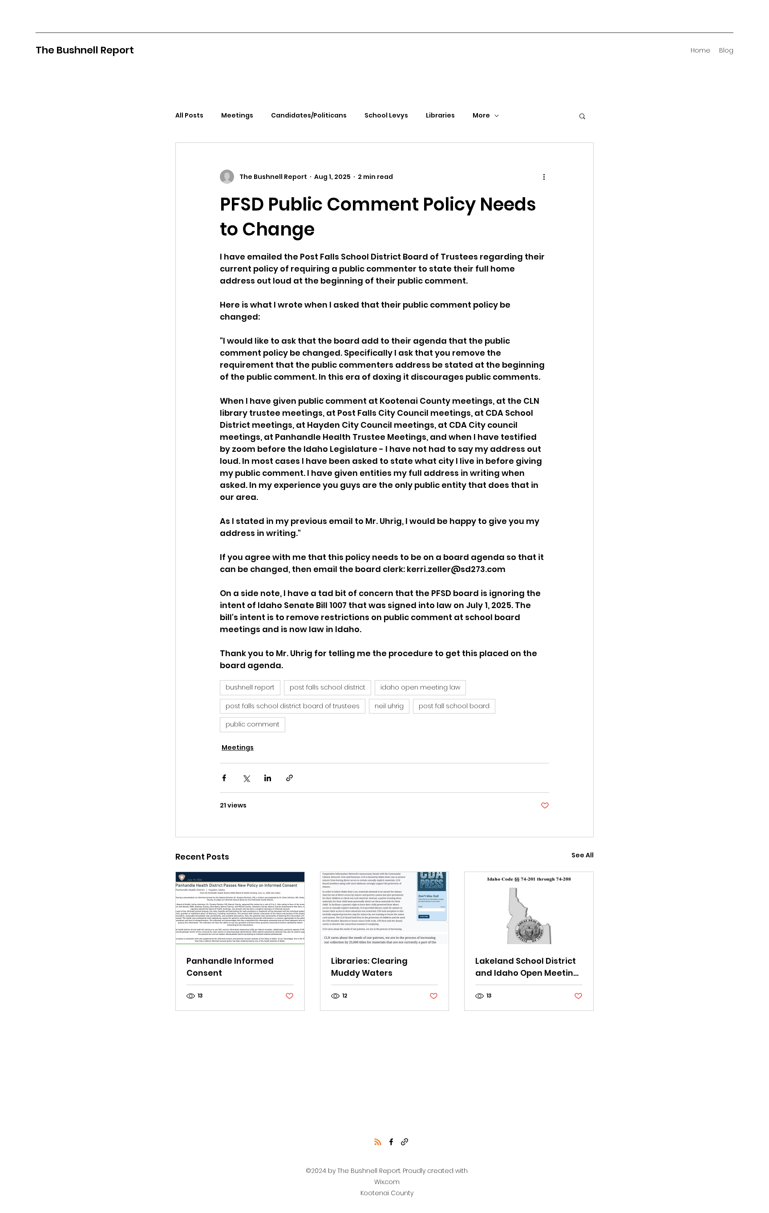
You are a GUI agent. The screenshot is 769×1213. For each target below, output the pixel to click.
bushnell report (250, 687)
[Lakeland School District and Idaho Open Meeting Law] (529, 908)
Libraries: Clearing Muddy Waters (369, 966)
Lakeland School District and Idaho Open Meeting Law (527, 967)
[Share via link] (289, 778)
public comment (252, 724)
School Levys (386, 115)
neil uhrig (389, 706)
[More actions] (543, 176)
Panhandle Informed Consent (230, 966)
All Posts (189, 115)
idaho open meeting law (420, 687)
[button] (582, 115)
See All (582, 855)
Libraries (440, 115)
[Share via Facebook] (224, 778)
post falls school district (327, 687)
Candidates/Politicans (309, 115)
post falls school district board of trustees (293, 706)
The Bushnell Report (85, 50)
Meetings (237, 115)
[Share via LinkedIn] (267, 778)
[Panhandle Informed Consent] (240, 908)
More (481, 115)
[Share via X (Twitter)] (246, 778)
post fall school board (454, 706)
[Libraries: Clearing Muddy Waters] (384, 908)
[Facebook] (391, 1141)
